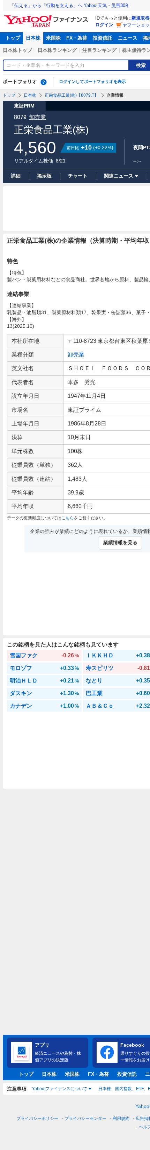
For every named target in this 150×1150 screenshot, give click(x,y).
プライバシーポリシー (37, 1118)
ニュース (127, 38)
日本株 (33, 38)
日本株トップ (17, 50)
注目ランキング (99, 50)
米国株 (53, 38)
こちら (67, 517)
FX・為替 (76, 38)
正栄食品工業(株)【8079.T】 (71, 95)
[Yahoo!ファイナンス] (47, 17)
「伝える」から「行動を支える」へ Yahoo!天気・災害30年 (70, 5)
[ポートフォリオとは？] (43, 82)
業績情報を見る (120, 542)
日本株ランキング (57, 50)
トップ (13, 38)
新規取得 (141, 18)
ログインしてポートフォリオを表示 (92, 81)
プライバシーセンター (85, 1118)
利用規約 (121, 1118)
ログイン (104, 24)
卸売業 (37, 117)
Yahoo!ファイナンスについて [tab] (59, 1088)
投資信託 (102, 38)
